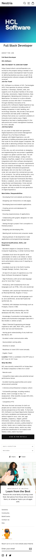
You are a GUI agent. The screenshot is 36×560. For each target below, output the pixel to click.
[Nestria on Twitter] (10, 555)
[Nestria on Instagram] (3, 555)
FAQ (3, 523)
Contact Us (5, 520)
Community (5, 513)
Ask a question (9, 446)
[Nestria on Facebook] (6, 555)
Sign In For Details (18, 436)
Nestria (7, 3)
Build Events (6, 516)
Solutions (5, 509)
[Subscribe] (30, 549)
